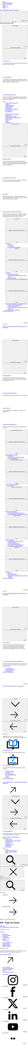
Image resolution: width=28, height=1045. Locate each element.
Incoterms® (5, 194)
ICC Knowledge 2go (7, 750)
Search (4, 5)
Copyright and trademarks (8, 968)
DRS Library (11, 573)
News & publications (18, 807)
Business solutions (18, 134)
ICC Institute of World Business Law (16, 512)
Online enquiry (6, 940)
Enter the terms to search (5, 878)
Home (1, 919)
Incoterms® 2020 (12, 277)
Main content (5, 6)
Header (4, 1)
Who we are (5, 934)
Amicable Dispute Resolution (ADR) (16, 457)
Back (25, 58)
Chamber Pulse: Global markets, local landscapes (13, 686)
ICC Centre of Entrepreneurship (15, 305)
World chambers (18, 618)
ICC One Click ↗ (9, 177)
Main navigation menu (7, 2)
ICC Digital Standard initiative (9, 94)
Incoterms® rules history (13, 274)
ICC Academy (9, 765)
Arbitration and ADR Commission (15, 541)
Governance (10, 485)
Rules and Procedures (12, 574)
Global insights (18, 36)
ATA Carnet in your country (14, 247)
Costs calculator (6, 408)
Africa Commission (12, 542)
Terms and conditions (7, 969)
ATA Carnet (10, 244)
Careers (4, 939)
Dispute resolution (18, 351)
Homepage (2, 926)
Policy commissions (7, 77)
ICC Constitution (6, 967)
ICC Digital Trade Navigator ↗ (12, 211)
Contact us (2, 931)
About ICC (18, 709)
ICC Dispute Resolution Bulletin (15, 546)
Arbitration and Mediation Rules (10, 424)
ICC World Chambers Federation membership (12, 661)
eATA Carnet (11, 245)
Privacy (4, 970)
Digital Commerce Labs (13, 306)
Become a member (7, 935)
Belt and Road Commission (14, 543)
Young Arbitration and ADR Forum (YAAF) (17, 514)
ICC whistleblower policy (8, 972)
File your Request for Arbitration (10, 393)
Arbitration (10, 456)
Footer (4, 7)
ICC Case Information (13, 458)
